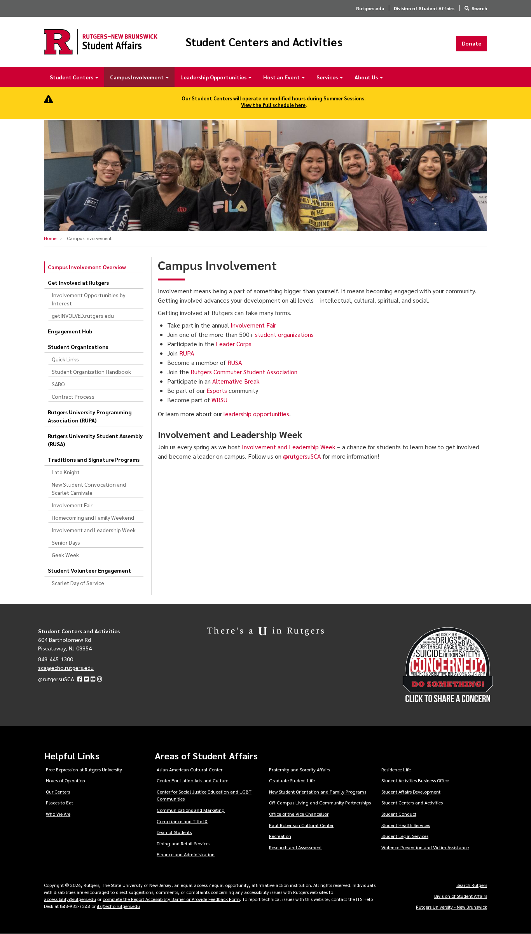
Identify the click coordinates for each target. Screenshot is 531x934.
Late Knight (66, 471)
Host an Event (282, 77)
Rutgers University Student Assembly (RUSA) (95, 439)
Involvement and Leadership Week (94, 529)
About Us (367, 77)
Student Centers (72, 77)
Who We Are (58, 814)
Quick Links (65, 359)
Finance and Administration (186, 854)
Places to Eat (59, 802)
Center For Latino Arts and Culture (192, 780)
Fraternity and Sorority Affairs (299, 769)
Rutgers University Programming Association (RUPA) (89, 416)
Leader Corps (234, 344)
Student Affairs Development (410, 792)
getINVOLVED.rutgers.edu (83, 315)
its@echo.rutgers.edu (118, 906)
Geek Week (65, 554)
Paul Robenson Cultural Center (301, 825)
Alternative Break (236, 381)
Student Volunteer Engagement (89, 570)
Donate (471, 43)
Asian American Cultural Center (189, 769)
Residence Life (396, 769)
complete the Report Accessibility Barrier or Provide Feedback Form (171, 899)
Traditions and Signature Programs (94, 459)
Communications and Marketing (191, 810)
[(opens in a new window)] (79, 678)
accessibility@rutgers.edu (70, 899)
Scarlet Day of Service (78, 582)
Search (479, 8)
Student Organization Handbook (91, 371)
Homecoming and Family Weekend (93, 517)
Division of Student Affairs (424, 8)
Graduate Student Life (292, 780)
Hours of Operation (65, 780)
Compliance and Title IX (182, 821)
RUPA (186, 353)
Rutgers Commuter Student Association (243, 372)
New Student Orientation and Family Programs (317, 792)
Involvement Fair (72, 504)
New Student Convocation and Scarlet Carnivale (89, 488)
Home (50, 238)
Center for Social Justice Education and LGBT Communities (204, 795)
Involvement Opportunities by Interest (88, 299)
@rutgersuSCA (302, 456)
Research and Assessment (295, 847)
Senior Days (66, 542)
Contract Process (73, 396)
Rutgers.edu (370, 8)
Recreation (280, 836)
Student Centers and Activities (263, 42)
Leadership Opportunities (214, 77)
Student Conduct (398, 814)
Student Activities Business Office (415, 780)
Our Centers (58, 792)
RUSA (234, 362)
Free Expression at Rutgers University (84, 769)
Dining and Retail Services (183, 843)
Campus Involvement (137, 77)
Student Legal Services (404, 836)
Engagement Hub (70, 331)
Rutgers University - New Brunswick (451, 907)
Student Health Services (405, 825)
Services (327, 77)
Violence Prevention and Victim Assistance (425, 847)
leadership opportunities (256, 414)
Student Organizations (78, 346)
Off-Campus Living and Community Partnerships (320, 802)
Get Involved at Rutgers (78, 282)
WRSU (219, 400)
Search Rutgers (471, 885)
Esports (216, 390)
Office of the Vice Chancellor (298, 814)
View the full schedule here (273, 105)
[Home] (100, 41)
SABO (58, 383)
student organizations (284, 334)
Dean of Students (174, 832)
